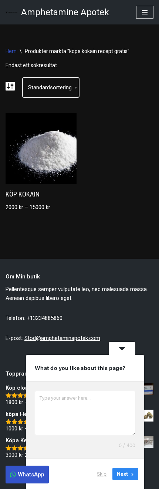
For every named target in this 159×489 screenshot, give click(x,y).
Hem (11, 51)
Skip (101, 474)
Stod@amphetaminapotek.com (62, 338)
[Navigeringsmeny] (144, 12)
